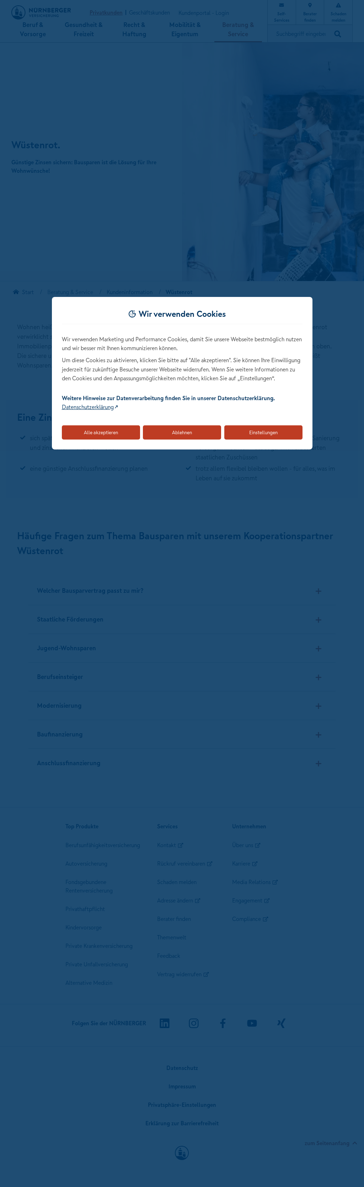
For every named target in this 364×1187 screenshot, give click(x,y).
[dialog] (182, 373)
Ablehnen (182, 432)
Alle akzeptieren (101, 432)
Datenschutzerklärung (88, 407)
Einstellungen (263, 432)
